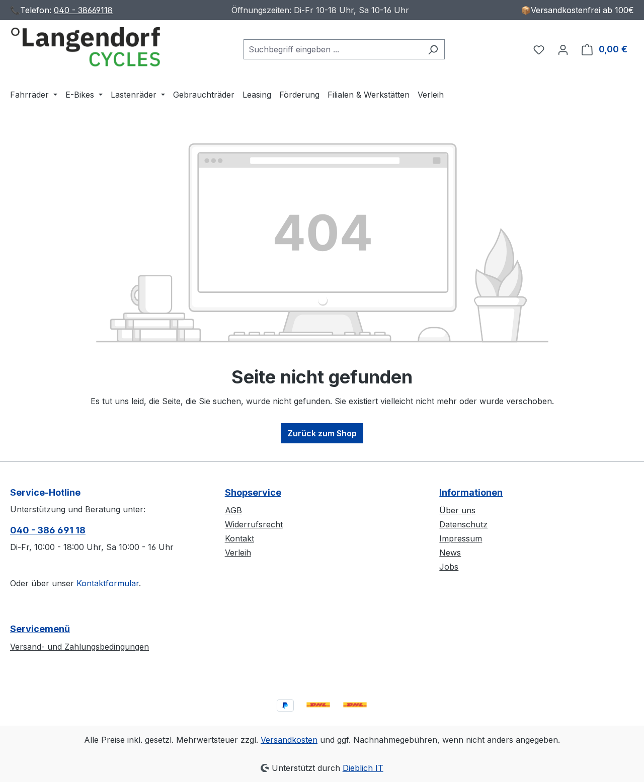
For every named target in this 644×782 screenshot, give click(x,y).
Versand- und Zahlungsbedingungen (79, 647)
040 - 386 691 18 (48, 530)
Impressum (460, 538)
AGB (233, 510)
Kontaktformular (107, 583)
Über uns (457, 510)
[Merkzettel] (539, 49)
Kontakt (239, 538)
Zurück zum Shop (322, 433)
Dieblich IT (363, 768)
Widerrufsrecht (254, 524)
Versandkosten (289, 740)
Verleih (238, 553)
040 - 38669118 (83, 10)
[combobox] (333, 49)
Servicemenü (40, 628)
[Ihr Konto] (563, 49)
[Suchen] (433, 49)
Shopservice (253, 492)
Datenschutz (463, 524)
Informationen (471, 492)
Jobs (448, 567)
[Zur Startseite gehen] (85, 47)
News (450, 553)
